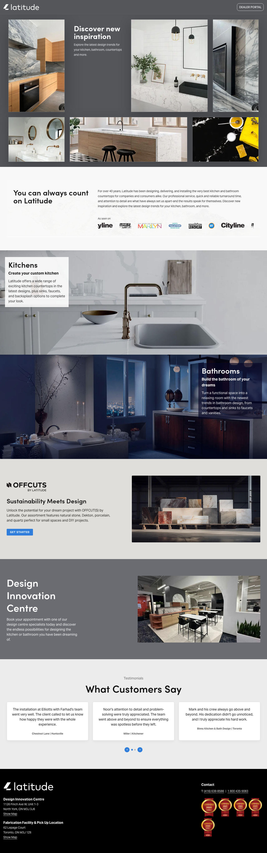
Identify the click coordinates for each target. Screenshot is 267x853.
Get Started (20, 532)
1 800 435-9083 (238, 791)
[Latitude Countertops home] (21, 7)
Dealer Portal (250, 7)
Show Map (10, 814)
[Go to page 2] (135, 750)
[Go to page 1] (132, 750)
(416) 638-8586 (214, 791)
